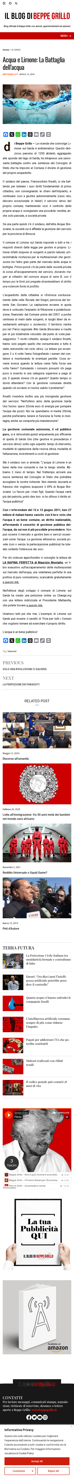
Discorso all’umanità (16, 758)
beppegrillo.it (10, 74)
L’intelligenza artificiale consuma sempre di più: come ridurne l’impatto (48, 1022)
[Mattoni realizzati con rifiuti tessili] (13, 1066)
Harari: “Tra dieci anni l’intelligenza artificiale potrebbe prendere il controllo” (47, 980)
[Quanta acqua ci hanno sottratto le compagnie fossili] (13, 1003)
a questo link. (11, 582)
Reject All (53, 1471)
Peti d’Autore (11, 928)
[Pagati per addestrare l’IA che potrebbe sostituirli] (13, 1045)
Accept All (37, 1461)
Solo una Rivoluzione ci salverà (25, 669)
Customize (19, 1471)
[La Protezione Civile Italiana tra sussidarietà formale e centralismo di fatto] (13, 961)
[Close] (71, 1426)
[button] (6, 3)
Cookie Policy (26, 1453)
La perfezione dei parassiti (21, 684)
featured (12, 651)
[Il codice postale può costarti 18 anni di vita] (13, 1087)
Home (6, 50)
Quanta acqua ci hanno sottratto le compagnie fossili (48, 999)
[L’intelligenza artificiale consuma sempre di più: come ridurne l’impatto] (13, 1024)
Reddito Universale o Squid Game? (25, 872)
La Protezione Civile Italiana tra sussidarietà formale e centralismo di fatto (48, 959)
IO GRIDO (16, 50)
